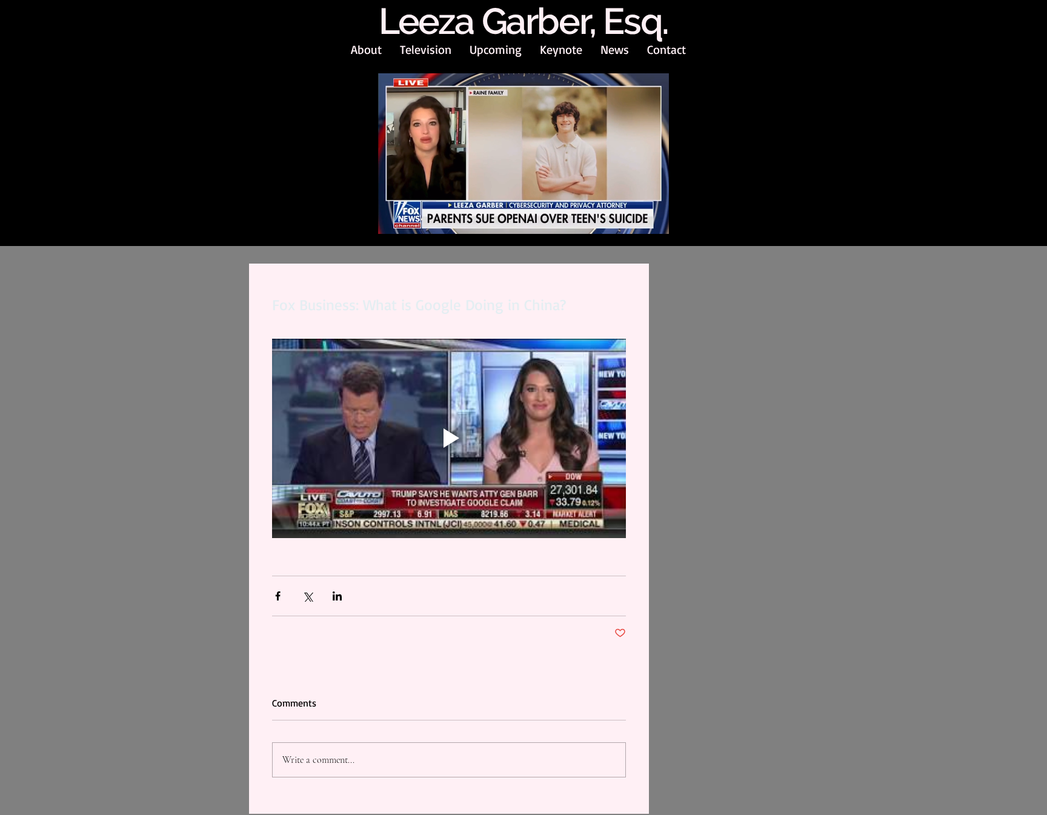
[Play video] (449, 438)
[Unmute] (414, 219)
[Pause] (394, 219)
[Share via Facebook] (278, 596)
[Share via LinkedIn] (337, 596)
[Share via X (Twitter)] (307, 596)
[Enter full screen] (652, 219)
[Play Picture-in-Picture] (632, 219)
